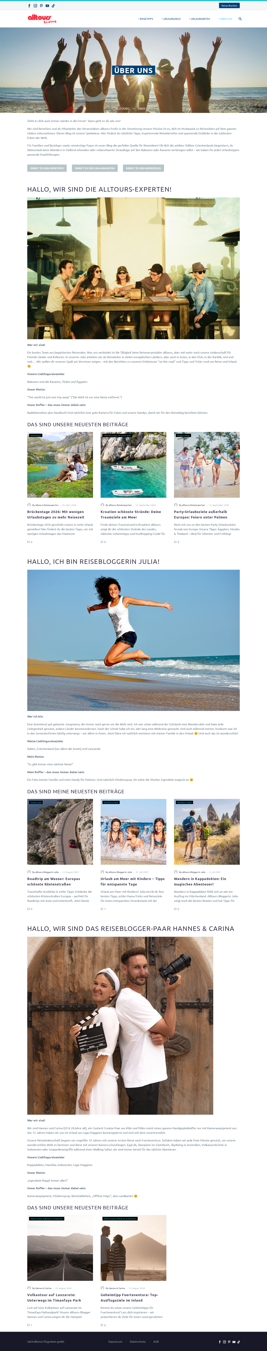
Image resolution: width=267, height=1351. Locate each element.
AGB (156, 1341)
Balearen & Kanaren (53, 1218)
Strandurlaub (124, 435)
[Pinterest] (41, 5)
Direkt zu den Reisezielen (143, 168)
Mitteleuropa (110, 435)
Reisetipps (146, 18)
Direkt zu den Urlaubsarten (95, 168)
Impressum (115, 1341)
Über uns (226, 18)
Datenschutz (138, 1341)
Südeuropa (36, 802)
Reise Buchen (229, 5)
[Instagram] (35, 5)
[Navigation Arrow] (25, 487)
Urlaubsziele (172, 18)
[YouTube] (47, 5)
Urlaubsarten (200, 18)
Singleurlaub (183, 435)
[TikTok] (53, 5)
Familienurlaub (111, 802)
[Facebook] (29, 5)
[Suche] (239, 18)
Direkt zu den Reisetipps (47, 168)
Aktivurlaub (36, 1218)
